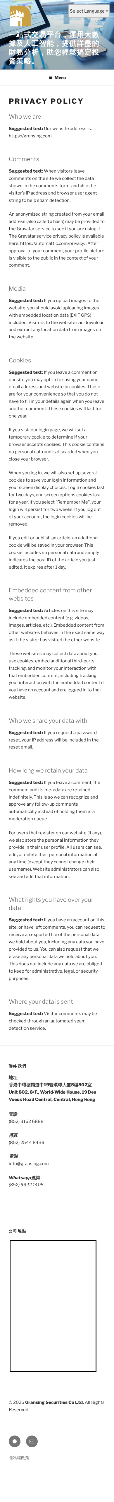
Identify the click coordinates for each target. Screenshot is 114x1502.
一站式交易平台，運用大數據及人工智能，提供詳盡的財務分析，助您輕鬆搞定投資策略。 (54, 47)
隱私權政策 (19, 1457)
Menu (60, 77)
